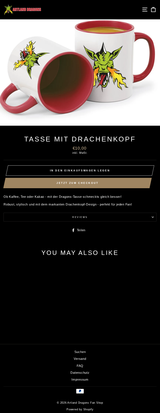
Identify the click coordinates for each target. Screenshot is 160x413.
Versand (80, 358)
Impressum (80, 379)
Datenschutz (79, 372)
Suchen (80, 352)
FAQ (80, 366)
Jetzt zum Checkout (77, 183)
